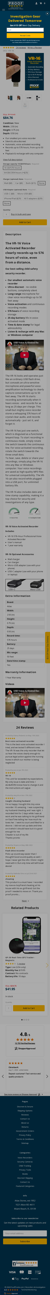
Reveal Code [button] (25, 35)
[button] (47, 13)
